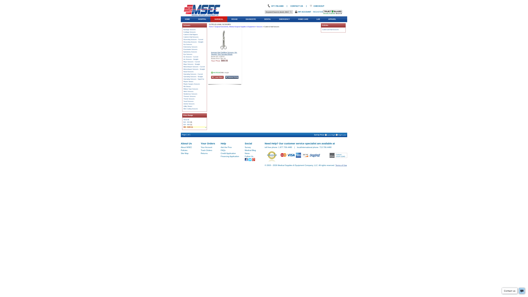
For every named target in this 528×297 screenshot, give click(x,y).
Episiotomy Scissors (190, 52)
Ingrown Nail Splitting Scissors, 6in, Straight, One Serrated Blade (224, 53)
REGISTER (318, 12)
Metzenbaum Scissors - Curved (194, 67)
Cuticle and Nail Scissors (330, 29)
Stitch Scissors (188, 91)
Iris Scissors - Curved (190, 57)
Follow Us (249, 156)
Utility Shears (187, 106)
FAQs (223, 150)
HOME (187, 19)
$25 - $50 (186, 124)
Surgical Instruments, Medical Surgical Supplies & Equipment (235, 27)
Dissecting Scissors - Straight (193, 42)
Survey (248, 147)
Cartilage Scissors (189, 32)
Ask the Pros (226, 147)
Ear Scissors (187, 44)
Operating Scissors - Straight (193, 76)
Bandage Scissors (189, 29)
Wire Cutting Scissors (190, 109)
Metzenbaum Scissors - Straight (194, 69)
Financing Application (230, 156)
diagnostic (251, 19)
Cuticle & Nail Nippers (190, 34)
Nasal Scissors (188, 71)
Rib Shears (187, 86)
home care (303, 19)
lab (318, 19)
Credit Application (228, 153)
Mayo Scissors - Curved (191, 62)
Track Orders (206, 150)
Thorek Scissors (189, 99)
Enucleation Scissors (190, 49)
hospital (202, 19)
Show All (186, 119)
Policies (184, 150)
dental (267, 19)
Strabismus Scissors (190, 94)
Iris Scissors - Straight (190, 59)
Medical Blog (250, 150)
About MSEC (186, 147)
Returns (204, 153)
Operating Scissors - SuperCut (193, 79)
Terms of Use (341, 165)
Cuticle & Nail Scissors (191, 37)
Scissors (259, 27)
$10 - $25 (186, 122)
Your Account (206, 147)
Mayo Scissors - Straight (191, 64)
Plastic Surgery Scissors (191, 84)
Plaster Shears (188, 81)
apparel (332, 19)
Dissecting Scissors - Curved (193, 39)
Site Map (185, 153)
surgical (219, 19)
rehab (234, 19)
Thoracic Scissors (189, 96)
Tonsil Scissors (188, 101)
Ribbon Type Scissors (190, 89)
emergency (284, 19)
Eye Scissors (187, 54)
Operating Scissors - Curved (193, 74)
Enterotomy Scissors (190, 47)
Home (211, 27)
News (247, 153)
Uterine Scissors (189, 104)
